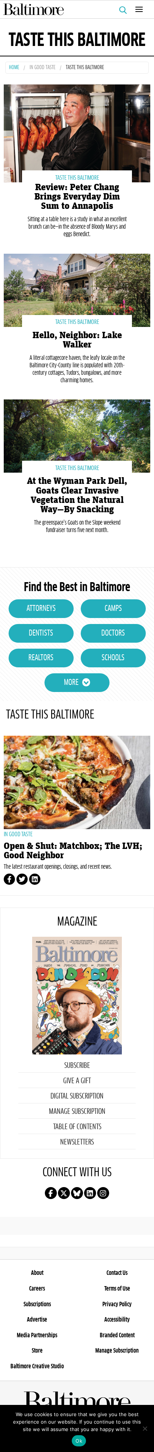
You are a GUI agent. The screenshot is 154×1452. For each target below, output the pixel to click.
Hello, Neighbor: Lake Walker (77, 340)
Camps (113, 608)
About (37, 1273)
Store (37, 1351)
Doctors (113, 633)
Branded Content (117, 1335)
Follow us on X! (64, 1193)
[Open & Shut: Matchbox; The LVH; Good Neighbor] (77, 782)
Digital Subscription (77, 1096)
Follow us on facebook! (51, 1193)
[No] (144, 1428)
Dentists (41, 633)
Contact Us (117, 1273)
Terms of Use (117, 1289)
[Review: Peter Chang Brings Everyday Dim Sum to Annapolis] (77, 132)
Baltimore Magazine (74, 9)
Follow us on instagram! (103, 1193)
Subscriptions (37, 1304)
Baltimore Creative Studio (37, 1366)
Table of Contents (77, 1127)
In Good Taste (42, 67)
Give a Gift (77, 1081)
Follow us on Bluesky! (77, 1193)
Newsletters (77, 1142)
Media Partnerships (37, 1335)
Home (14, 67)
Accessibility (117, 1320)
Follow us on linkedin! (90, 1193)
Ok (79, 1441)
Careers (37, 1289)
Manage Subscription (77, 1111)
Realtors (40, 658)
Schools (113, 658)
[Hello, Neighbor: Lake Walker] (77, 289)
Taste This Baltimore (77, 178)
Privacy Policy (117, 1304)
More (71, 682)
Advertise (37, 1320)
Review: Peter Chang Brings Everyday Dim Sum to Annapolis (77, 197)
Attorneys (41, 608)
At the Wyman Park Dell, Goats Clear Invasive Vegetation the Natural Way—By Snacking (77, 495)
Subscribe (77, 1065)
